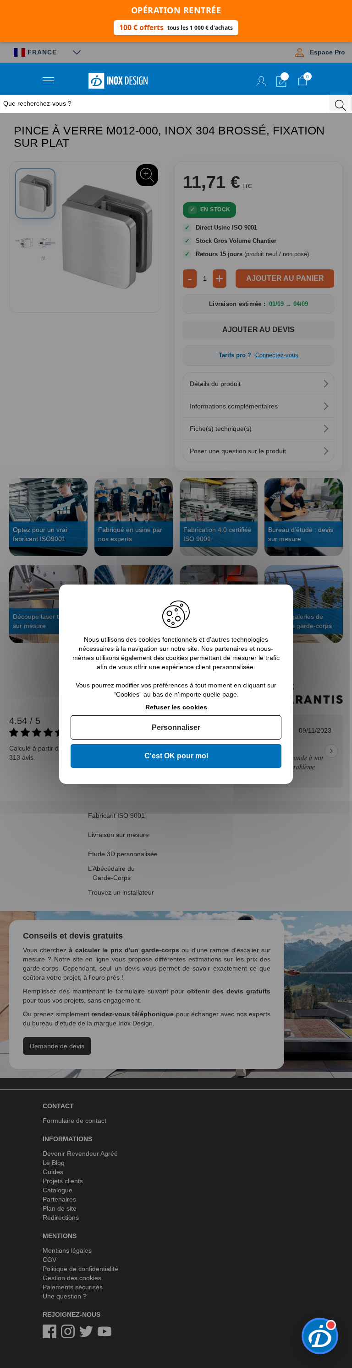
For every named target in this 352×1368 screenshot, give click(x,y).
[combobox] (165, 104)
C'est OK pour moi (176, 756)
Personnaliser (176, 727)
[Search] (340, 104)
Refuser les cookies (176, 706)
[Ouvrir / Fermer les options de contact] (320, 1336)
